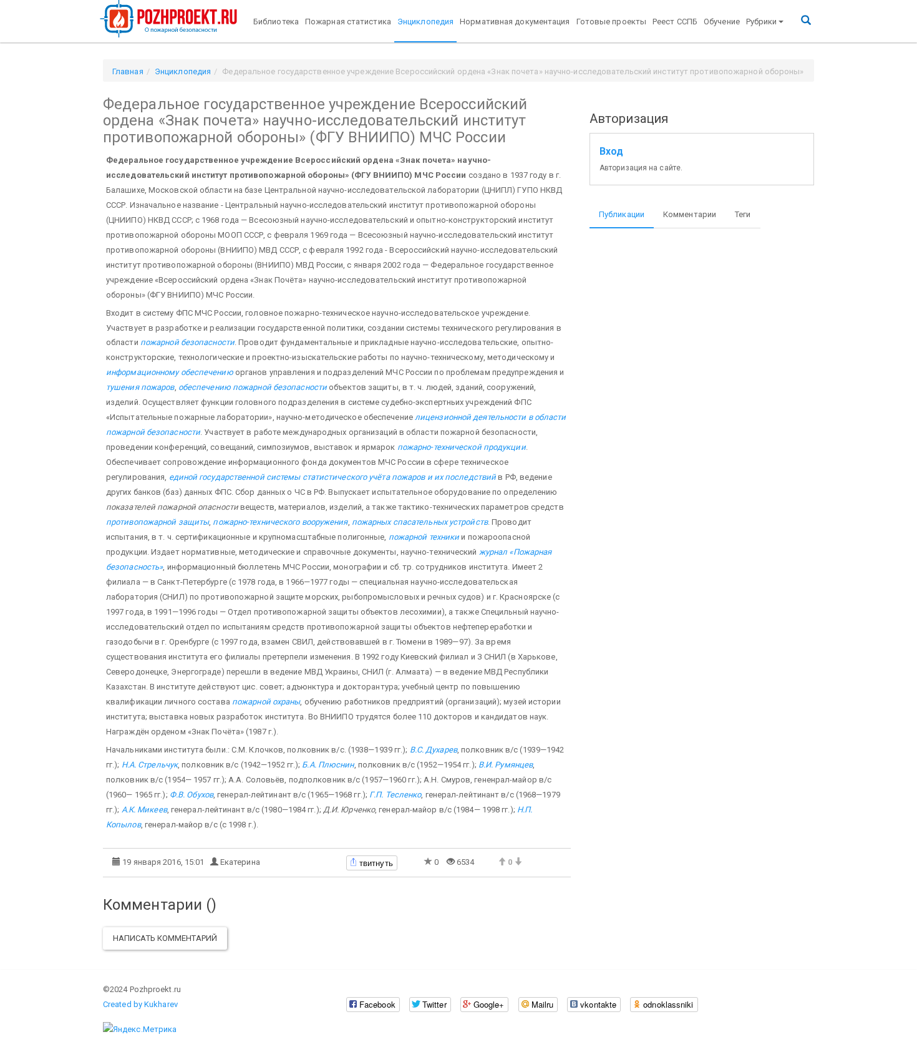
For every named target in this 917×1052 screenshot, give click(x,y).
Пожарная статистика (348, 21)
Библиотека (276, 21)
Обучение (722, 21)
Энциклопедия (425, 21)
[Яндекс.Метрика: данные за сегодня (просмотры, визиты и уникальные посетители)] (140, 1029)
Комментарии (689, 214)
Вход (611, 151)
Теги (742, 214)
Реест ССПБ (675, 21)
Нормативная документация (515, 21)
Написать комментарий (165, 938)
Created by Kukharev (140, 1004)
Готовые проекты (611, 21)
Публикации (621, 214)
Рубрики (761, 21)
